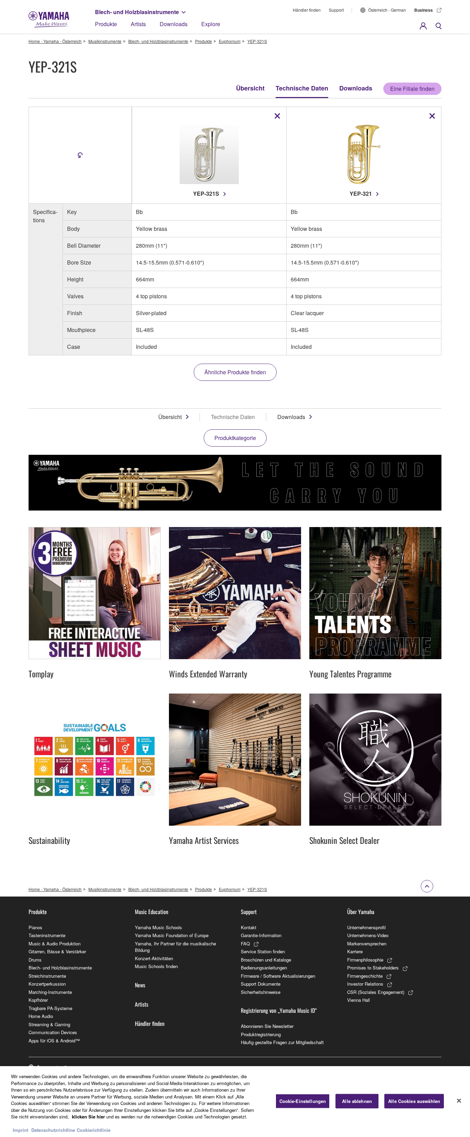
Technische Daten (302, 88)
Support (336, 10)
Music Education (151, 912)
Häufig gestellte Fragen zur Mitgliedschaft (282, 1042)
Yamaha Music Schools (158, 927)
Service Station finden (263, 951)
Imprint (20, 1130)
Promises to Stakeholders (373, 967)
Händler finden (307, 10)
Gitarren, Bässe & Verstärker (57, 951)
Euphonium (230, 41)
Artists (138, 24)
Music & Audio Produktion (55, 943)
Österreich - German (387, 10)
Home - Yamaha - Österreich (55, 41)
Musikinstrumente (104, 41)
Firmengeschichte (365, 976)
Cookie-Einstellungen (302, 1101)
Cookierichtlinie (93, 1130)
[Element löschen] (277, 115)
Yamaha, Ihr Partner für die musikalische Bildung (175, 947)
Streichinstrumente (47, 976)
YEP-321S (257, 41)
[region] (235, 1101)
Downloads (174, 24)
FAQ (245, 943)
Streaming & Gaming (49, 1024)
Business (423, 10)
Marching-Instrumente (50, 992)
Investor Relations (365, 983)
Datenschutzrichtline (53, 1130)
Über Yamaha (360, 912)
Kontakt (248, 927)
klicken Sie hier (88, 1116)
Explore (210, 24)
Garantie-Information (261, 935)
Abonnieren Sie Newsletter (267, 1026)
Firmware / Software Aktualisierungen (278, 976)
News (140, 985)
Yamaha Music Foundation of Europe (172, 935)
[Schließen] (459, 1100)
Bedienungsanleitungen (264, 967)
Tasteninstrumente (47, 935)
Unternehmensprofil (366, 927)
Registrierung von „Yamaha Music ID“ (279, 1010)
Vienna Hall (358, 1000)
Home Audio (41, 1016)
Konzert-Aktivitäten (154, 958)
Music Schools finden (156, 966)
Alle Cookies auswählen (414, 1101)
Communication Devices (53, 1032)
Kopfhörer (38, 1000)
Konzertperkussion (47, 983)
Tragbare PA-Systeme (50, 1008)
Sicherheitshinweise (260, 992)
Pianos (35, 927)
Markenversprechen (366, 943)
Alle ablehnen (357, 1101)
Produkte (106, 24)
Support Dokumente (260, 983)
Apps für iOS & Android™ (54, 1040)
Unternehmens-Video (367, 935)
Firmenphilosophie (365, 959)
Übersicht (250, 88)
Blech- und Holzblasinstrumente (137, 12)
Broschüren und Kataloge (266, 959)
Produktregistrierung (261, 1034)
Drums (35, 959)
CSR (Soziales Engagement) (375, 992)
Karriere (355, 951)
